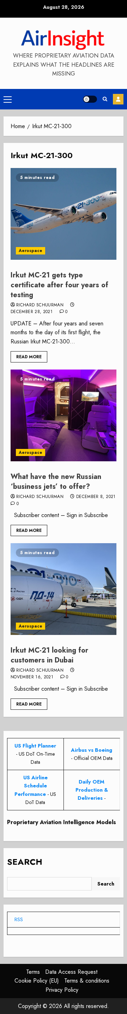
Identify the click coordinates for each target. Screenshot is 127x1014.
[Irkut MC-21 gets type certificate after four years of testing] (63, 214)
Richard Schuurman (40, 305)
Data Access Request (71, 972)
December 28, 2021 (32, 312)
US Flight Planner (35, 745)
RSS (18, 919)
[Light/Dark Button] (90, 99)
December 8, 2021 (96, 497)
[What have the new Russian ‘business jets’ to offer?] (63, 415)
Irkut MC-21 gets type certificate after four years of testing (59, 285)
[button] (8, 99)
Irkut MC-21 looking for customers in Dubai (49, 655)
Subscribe (118, 99)
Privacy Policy (62, 990)
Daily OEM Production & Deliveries (91, 790)
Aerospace (30, 250)
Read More (29, 357)
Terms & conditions (86, 981)
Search (24, 862)
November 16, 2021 (32, 677)
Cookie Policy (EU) (36, 981)
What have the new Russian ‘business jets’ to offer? (56, 482)
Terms (33, 972)
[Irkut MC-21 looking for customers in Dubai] (63, 589)
